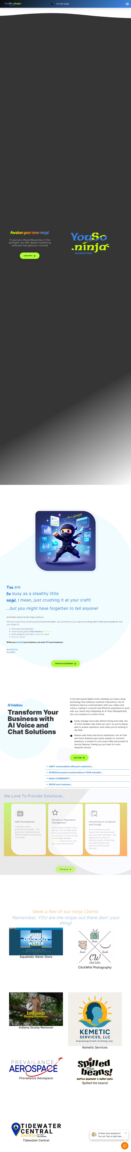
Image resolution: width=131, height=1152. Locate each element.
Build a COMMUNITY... (60, 778)
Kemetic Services (95, 1047)
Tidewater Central (36, 1140)
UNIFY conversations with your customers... (71, 766)
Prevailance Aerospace (36, 1078)
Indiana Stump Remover (36, 1027)
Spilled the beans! (95, 1083)
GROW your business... (60, 784)
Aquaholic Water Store (36, 957)
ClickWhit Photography (95, 967)
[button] (127, 4)
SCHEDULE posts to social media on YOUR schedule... (76, 772)
